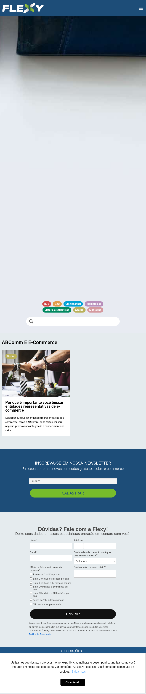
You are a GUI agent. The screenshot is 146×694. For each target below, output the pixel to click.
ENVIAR (73, 614)
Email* (33, 552)
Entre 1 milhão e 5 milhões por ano (50, 578)
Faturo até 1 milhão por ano (46, 574)
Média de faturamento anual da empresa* (46, 568)
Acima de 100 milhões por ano (48, 600)
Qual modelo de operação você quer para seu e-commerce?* (92, 554)
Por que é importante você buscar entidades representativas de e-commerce (34, 406)
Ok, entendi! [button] (72, 682)
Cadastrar (73, 493)
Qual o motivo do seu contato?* (90, 567)
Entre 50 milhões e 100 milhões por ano (50, 594)
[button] (140, 8)
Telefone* (78, 540)
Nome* (33, 540)
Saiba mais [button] (78, 671)
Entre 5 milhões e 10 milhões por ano (51, 583)
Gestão (11, 356)
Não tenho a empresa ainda (46, 604)
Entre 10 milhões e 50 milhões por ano (50, 588)
